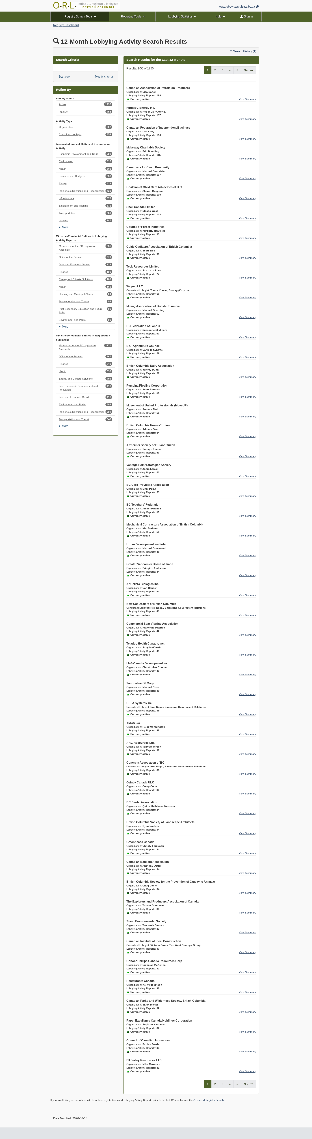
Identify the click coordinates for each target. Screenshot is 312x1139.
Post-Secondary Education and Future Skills (85, 310)
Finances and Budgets (85, 176)
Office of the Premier (85, 257)
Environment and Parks (85, 319)
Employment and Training (85, 205)
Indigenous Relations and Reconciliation (85, 190)
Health (85, 168)
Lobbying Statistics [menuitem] (180, 16)
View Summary (247, 99)
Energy (85, 183)
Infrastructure (85, 198)
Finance (85, 271)
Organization (85, 127)
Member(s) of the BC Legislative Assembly (85, 248)
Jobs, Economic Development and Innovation (85, 388)
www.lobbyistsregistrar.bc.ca (237, 6)
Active (85, 104)
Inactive (85, 111)
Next (246, 70)
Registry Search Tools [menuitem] (78, 16)
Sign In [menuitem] (248, 16)
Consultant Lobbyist (85, 134)
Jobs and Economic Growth (85, 264)
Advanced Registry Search (208, 1100)
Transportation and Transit (85, 301)
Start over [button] (64, 76)
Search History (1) (244, 51)
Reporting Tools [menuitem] (131, 16)
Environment (85, 161)
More (65, 227)
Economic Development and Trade (85, 153)
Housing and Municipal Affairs (85, 294)
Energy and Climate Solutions (85, 279)
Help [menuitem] (218, 16)
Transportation (85, 213)
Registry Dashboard (66, 25)
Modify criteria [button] (104, 76)
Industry (85, 220)
